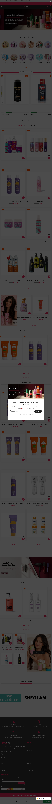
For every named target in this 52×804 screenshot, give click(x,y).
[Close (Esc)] (50, 1)
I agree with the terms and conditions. (26, 414)
